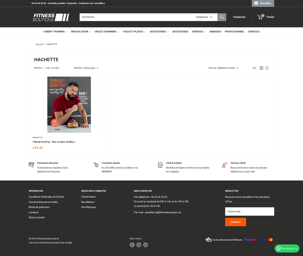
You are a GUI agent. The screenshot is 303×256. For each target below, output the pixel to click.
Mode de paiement (39, 207)
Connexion (239, 17)
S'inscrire (235, 222)
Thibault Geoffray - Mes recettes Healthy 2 (53, 142)
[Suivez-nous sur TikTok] (145, 244)
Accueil (39, 44)
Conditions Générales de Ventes (46, 196)
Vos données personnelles (43, 202)
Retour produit (37, 217)
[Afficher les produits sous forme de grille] (261, 68)
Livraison (34, 212)
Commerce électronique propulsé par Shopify (50, 242)
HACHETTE (52, 44)
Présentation (88, 196)
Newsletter (265, 3)
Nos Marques (88, 207)
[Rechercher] (221, 17)
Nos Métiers (88, 202)
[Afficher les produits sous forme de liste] (267, 68)
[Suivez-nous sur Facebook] (132, 244)
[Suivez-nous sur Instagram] (138, 244)
